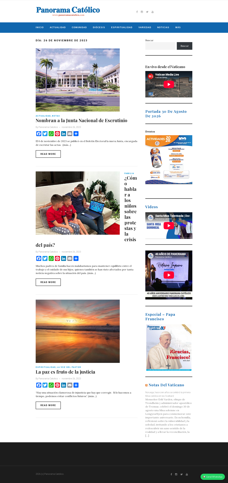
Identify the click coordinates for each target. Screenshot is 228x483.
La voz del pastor (69, 367)
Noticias (163, 27)
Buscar (149, 40)
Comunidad (79, 27)
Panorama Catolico (48, 127)
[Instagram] (142, 12)
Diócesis (99, 27)
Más (178, 27)
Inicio (40, 27)
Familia (129, 173)
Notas (56, 116)
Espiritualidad (121, 27)
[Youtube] (152, 12)
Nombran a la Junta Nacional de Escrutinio (81, 120)
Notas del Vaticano (166, 384)
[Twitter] (147, 12)
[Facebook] (137, 12)
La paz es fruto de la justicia (65, 372)
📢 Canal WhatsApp (212, 477)
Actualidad (58, 27)
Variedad (145, 27)
